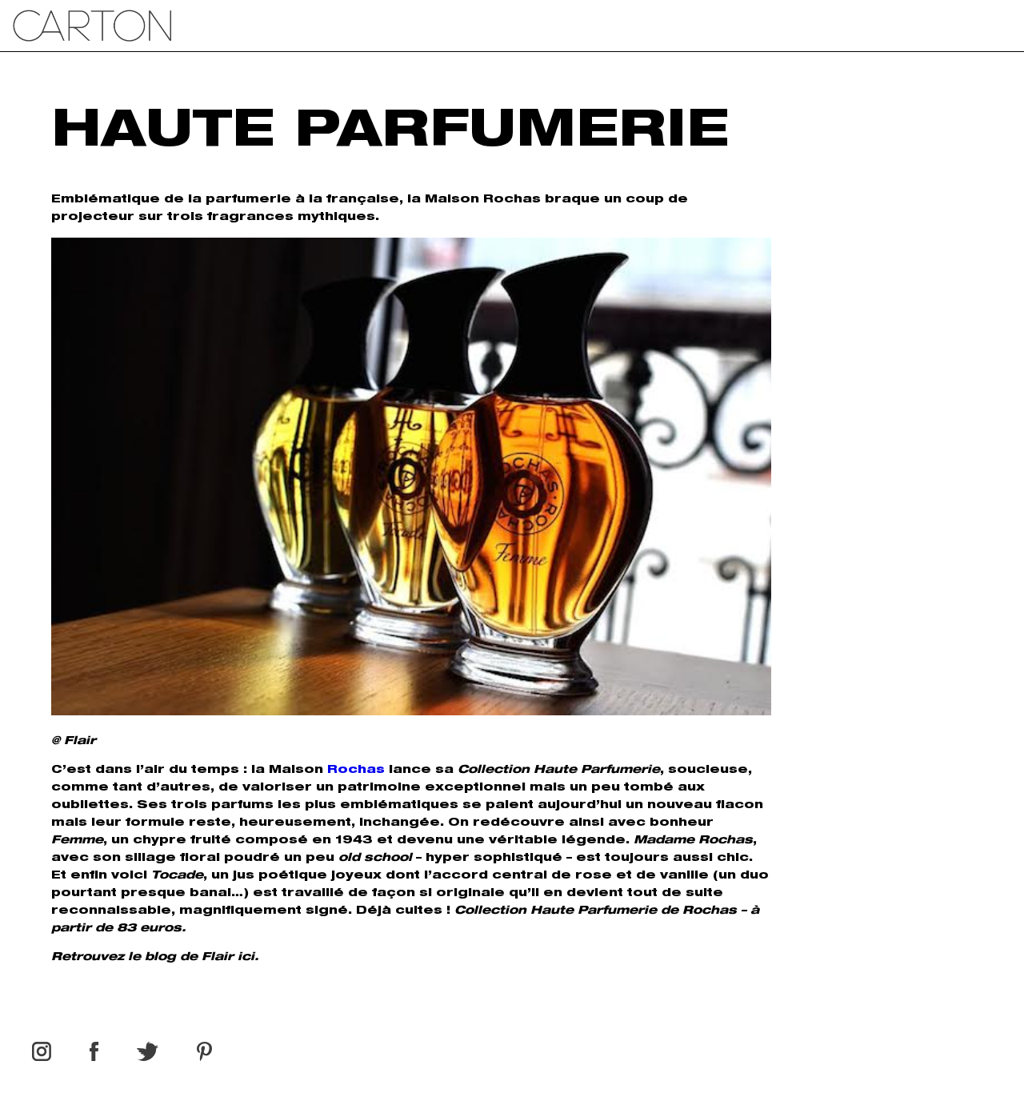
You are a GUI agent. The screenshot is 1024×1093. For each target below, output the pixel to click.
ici (244, 957)
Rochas (356, 770)
